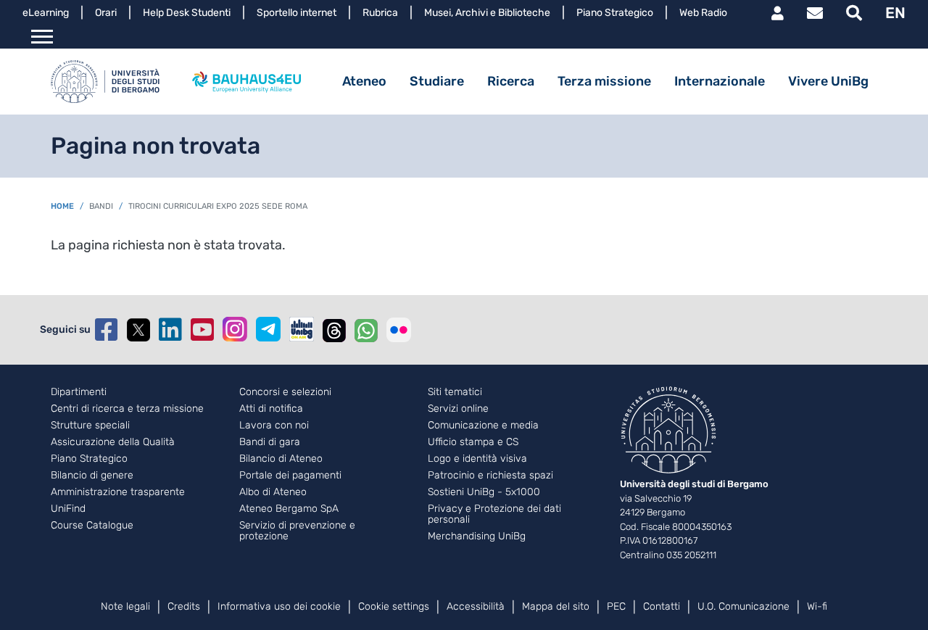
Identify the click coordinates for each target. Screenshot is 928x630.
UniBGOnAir (301, 329)
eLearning (45, 13)
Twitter (138, 330)
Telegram (268, 329)
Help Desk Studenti (187, 13)
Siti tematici (455, 392)
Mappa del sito (555, 606)
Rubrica (380, 13)
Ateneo (364, 81)
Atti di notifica (271, 409)
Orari (106, 13)
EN (895, 12)
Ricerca (510, 81)
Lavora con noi (274, 425)
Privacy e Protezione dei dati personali (494, 514)
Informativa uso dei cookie (279, 606)
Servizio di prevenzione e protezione (297, 531)
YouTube (202, 330)
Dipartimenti (79, 392)
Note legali (125, 606)
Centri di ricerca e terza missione (127, 409)
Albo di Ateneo (273, 492)
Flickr (398, 330)
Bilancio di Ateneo (281, 459)
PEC (616, 606)
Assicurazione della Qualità (113, 442)
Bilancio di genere (92, 475)
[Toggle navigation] (42, 37)
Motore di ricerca (854, 13)
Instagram (235, 329)
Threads (334, 330)
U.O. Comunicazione (743, 606)
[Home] (105, 81)
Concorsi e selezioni (285, 392)
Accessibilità (476, 606)
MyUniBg (777, 13)
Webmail (814, 13)
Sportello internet (296, 13)
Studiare (437, 81)
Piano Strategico (614, 13)
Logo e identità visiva (477, 459)
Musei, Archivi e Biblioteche (487, 13)
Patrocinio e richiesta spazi (490, 475)
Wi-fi (817, 606)
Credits (183, 606)
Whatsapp (366, 330)
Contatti (661, 606)
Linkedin (170, 330)
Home (62, 206)
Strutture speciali (90, 425)
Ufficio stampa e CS (473, 442)
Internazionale (719, 81)
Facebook (106, 330)
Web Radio (703, 13)
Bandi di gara (269, 442)
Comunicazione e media (483, 425)
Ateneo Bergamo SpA (289, 509)
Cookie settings (393, 606)
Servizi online (458, 409)
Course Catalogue (92, 525)
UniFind (68, 509)
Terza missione (604, 81)
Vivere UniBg (828, 81)
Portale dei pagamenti (290, 475)
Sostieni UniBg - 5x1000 (484, 492)
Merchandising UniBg (477, 536)
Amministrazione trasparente (118, 492)
